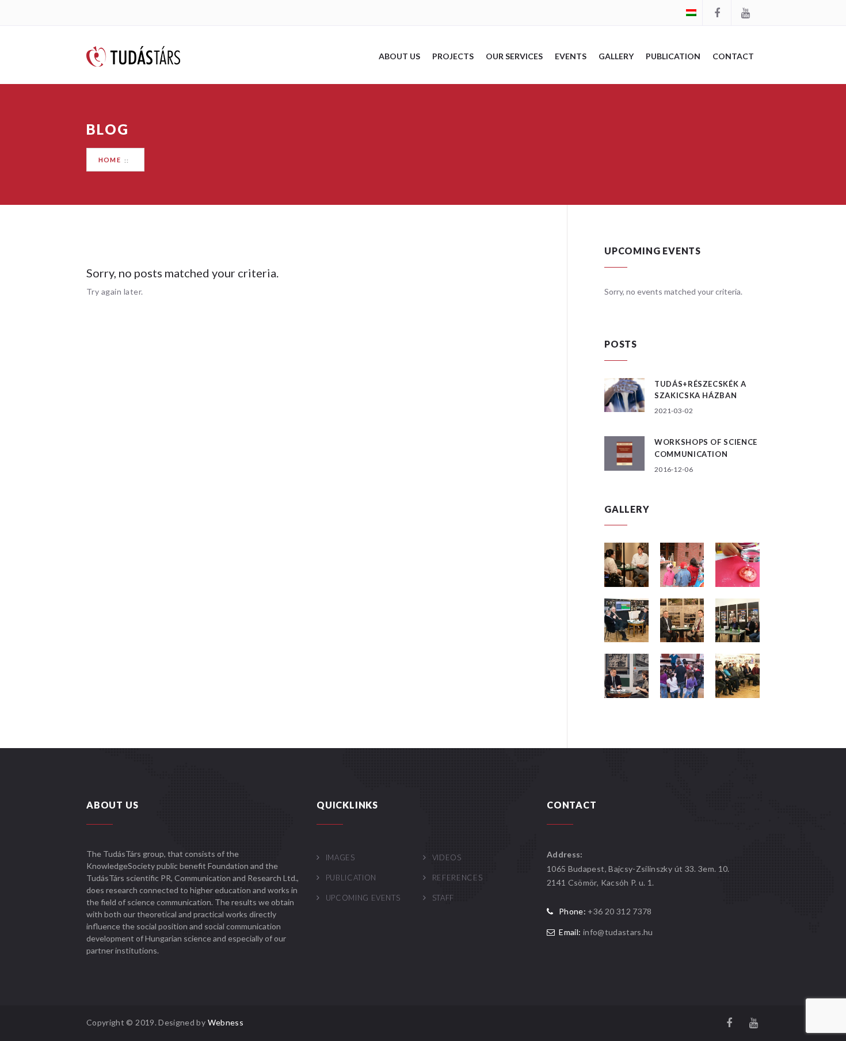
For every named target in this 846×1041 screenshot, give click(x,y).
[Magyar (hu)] (691, 12)
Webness (225, 1022)
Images (340, 857)
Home (109, 159)
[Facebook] (716, 12)
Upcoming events (363, 897)
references (457, 877)
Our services (514, 56)
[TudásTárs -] (133, 55)
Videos (447, 857)
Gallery (616, 56)
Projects (453, 56)
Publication (673, 56)
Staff (443, 897)
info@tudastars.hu (618, 932)
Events (570, 56)
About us (399, 56)
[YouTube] (745, 12)
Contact (733, 56)
